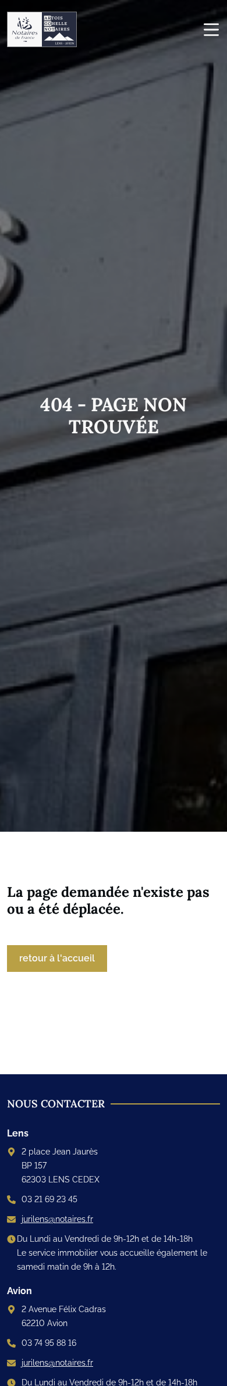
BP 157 (34, 1165)
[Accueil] (46, 29)
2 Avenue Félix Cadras (64, 1309)
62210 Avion (45, 1323)
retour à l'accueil (57, 958)
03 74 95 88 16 (49, 1343)
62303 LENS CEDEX (61, 1179)
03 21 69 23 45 (49, 1199)
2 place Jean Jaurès (60, 1151)
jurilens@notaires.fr (57, 1219)
